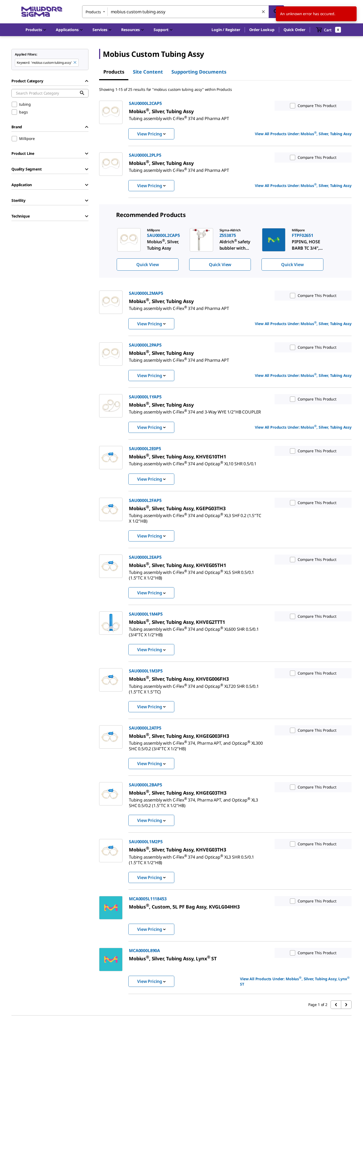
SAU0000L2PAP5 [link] (145, 345)
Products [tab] (113, 72)
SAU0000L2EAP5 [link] (145, 557)
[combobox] (183, 11)
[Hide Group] (86, 81)
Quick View (147, 264)
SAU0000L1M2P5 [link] (146, 842)
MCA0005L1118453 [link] (148, 899)
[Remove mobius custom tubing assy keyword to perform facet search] (75, 62)
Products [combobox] (93, 11)
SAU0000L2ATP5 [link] (145, 728)
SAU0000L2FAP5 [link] (145, 500)
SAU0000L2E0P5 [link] (145, 448)
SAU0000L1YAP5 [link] (145, 397)
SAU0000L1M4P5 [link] (146, 614)
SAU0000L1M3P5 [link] (146, 671)
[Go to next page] (346, 1004)
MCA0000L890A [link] (144, 950)
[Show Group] (86, 153)
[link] (179, 116)
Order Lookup (262, 29)
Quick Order (294, 29)
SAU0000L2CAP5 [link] (145, 103)
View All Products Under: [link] (303, 133)
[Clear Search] (263, 12)
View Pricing (149, 134)
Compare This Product (317, 105)
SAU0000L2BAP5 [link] (145, 785)
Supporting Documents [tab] (198, 72)
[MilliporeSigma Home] (41, 12)
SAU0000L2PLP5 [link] (145, 155)
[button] (226, 29)
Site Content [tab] (148, 72)
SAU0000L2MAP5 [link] (146, 293)
